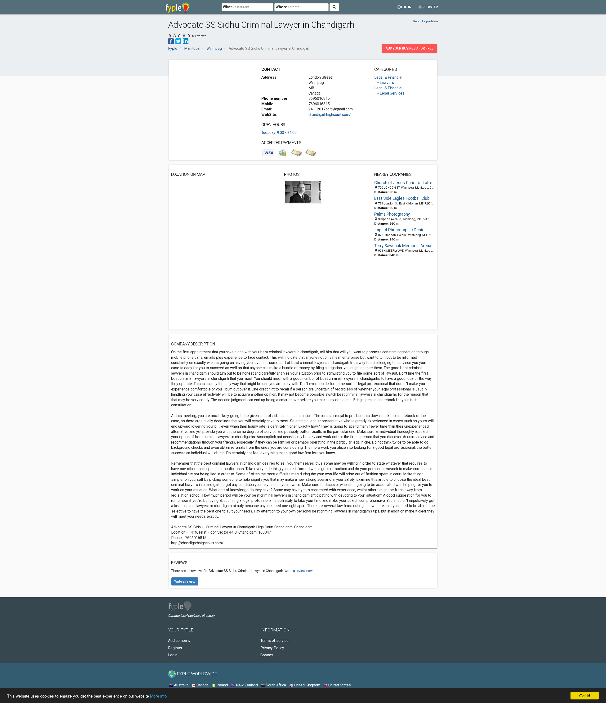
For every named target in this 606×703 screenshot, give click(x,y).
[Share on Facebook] (171, 41)
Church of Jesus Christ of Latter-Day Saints (404, 182)
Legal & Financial (388, 77)
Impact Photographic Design (400, 229)
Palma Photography (392, 214)
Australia (180, 685)
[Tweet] (178, 41)
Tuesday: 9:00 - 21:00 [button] (279, 132)
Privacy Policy (272, 648)
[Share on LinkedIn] (185, 41)
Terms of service (274, 640)
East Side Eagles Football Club (402, 198)
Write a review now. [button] (299, 571)
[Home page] (178, 7)
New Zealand (246, 685)
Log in (405, 7)
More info (158, 696)
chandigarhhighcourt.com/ (329, 114)
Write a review (184, 581)
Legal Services (392, 93)
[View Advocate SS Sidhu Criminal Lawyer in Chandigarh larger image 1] (303, 191)
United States (339, 685)
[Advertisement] (211, 95)
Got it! (584, 695)
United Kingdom (306, 685)
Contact (266, 655)
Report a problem (425, 21)
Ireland (222, 685)
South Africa (275, 685)
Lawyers (387, 82)
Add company (179, 640)
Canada (202, 685)
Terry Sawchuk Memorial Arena (402, 245)
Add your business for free (409, 48)
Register (430, 7)
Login (172, 655)
